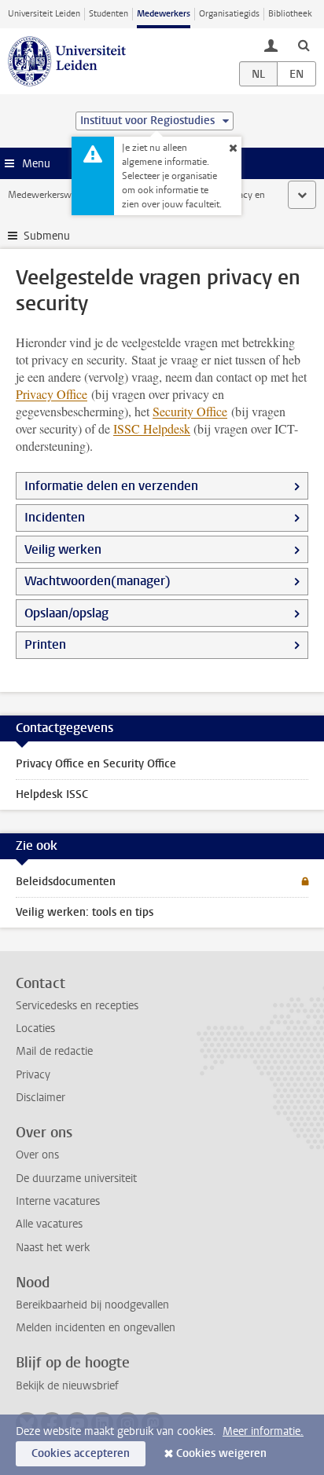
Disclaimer (40, 1097)
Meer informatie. (263, 1431)
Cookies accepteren (80, 1453)
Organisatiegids (229, 14)
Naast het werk (53, 1247)
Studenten (108, 14)
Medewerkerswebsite (52, 194)
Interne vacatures (58, 1201)
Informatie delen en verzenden (111, 486)
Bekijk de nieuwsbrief (67, 1385)
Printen (45, 644)
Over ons (37, 1154)
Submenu (47, 236)
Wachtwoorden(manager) (97, 581)
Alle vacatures (49, 1224)
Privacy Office (51, 394)
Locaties (35, 1028)
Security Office (190, 411)
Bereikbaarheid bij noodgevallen (92, 1304)
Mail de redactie (54, 1051)
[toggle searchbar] (303, 44)
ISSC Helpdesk (151, 428)
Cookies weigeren (221, 1453)
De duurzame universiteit (76, 1178)
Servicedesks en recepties (77, 1005)
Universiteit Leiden (44, 14)
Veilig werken (62, 549)
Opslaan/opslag (66, 613)
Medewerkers (163, 14)
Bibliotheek (290, 14)
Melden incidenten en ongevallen (95, 1327)
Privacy (33, 1074)
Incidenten (54, 517)
